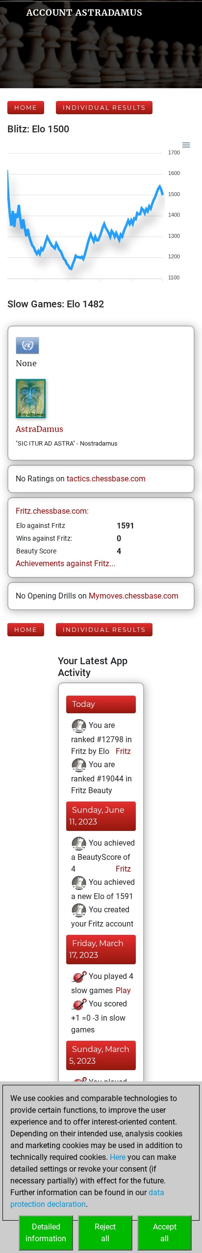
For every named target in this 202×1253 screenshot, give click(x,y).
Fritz (122, 751)
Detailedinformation (45, 1232)
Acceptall (165, 1232)
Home (25, 107)
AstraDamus (39, 429)
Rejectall (105, 1232)
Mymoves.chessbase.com (133, 596)
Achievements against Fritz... (65, 563)
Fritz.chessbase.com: (52, 511)
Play (122, 990)
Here (118, 1157)
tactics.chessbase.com (106, 478)
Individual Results (104, 107)
